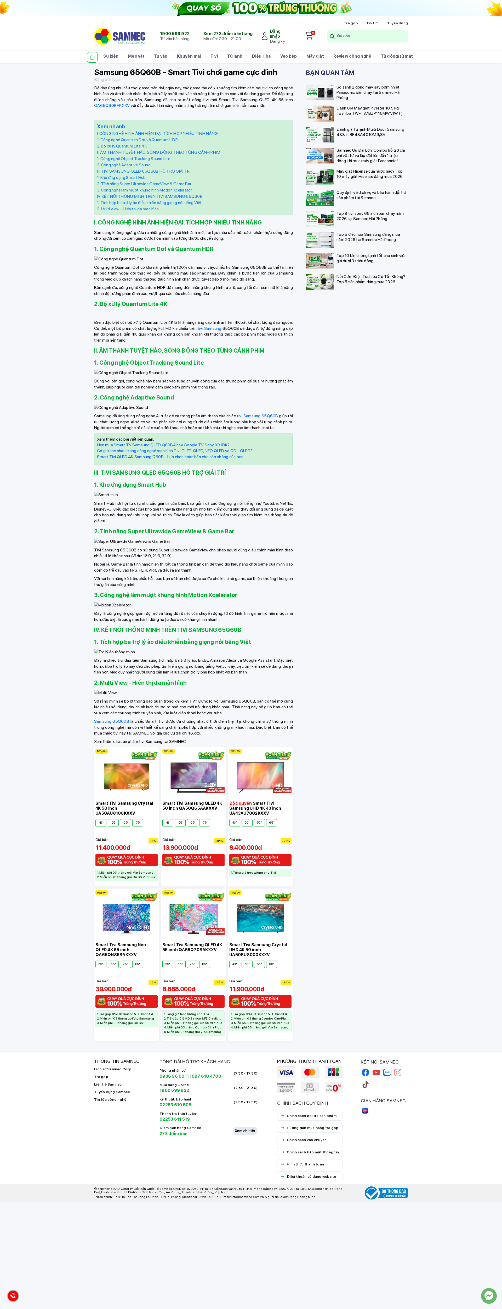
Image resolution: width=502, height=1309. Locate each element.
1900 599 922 (175, 33)
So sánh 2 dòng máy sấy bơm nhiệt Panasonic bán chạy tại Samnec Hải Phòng (368, 92)
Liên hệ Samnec (108, 1084)
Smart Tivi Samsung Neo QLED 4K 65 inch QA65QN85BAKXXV (120, 949)
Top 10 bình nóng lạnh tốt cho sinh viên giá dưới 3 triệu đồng (371, 258)
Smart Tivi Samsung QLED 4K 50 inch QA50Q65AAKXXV (192, 806)
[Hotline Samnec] (12, 1297)
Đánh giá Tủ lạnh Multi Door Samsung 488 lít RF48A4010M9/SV (370, 132)
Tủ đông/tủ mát (397, 56)
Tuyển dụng (397, 23)
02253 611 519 (174, 1119)
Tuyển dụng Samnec (112, 1092)
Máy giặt (315, 56)
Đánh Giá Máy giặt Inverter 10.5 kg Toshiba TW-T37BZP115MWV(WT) (369, 111)
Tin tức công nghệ (110, 1099)
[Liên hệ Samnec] (489, 1296)
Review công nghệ (352, 56)
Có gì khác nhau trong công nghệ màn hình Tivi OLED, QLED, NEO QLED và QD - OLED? (175, 450)
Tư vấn (161, 56)
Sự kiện (111, 56)
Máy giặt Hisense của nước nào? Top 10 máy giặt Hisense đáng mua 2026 (369, 174)
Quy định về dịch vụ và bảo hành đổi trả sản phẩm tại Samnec (371, 195)
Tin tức (372, 23)
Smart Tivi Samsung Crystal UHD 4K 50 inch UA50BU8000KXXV (258, 949)
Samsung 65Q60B (111, 721)
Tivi (214, 56)
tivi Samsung (209, 328)
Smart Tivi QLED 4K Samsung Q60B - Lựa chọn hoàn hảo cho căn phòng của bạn (170, 456)
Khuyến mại (189, 56)
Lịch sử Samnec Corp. (113, 1069)
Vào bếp (288, 56)
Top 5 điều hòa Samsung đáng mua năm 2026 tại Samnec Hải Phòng (368, 237)
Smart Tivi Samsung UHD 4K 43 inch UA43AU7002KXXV (255, 808)
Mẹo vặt (136, 56)
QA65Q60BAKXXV (112, 105)
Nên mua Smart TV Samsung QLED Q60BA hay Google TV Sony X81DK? (163, 444)
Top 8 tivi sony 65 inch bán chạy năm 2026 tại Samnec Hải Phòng (370, 216)
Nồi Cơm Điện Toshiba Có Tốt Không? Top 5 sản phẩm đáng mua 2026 (371, 279)
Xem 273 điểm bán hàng (228, 33)
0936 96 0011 (174, 1076)
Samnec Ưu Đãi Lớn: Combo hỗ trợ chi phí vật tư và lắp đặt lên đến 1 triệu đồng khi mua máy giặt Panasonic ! (370, 155)
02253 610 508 (175, 1104)
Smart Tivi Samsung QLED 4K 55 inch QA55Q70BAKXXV (192, 947)
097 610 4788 (206, 1076)
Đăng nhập (275, 34)
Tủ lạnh (234, 56)
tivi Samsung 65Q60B (257, 415)
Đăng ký (277, 41)
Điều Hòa (261, 56)
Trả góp (351, 23)
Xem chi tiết (245, 1131)
